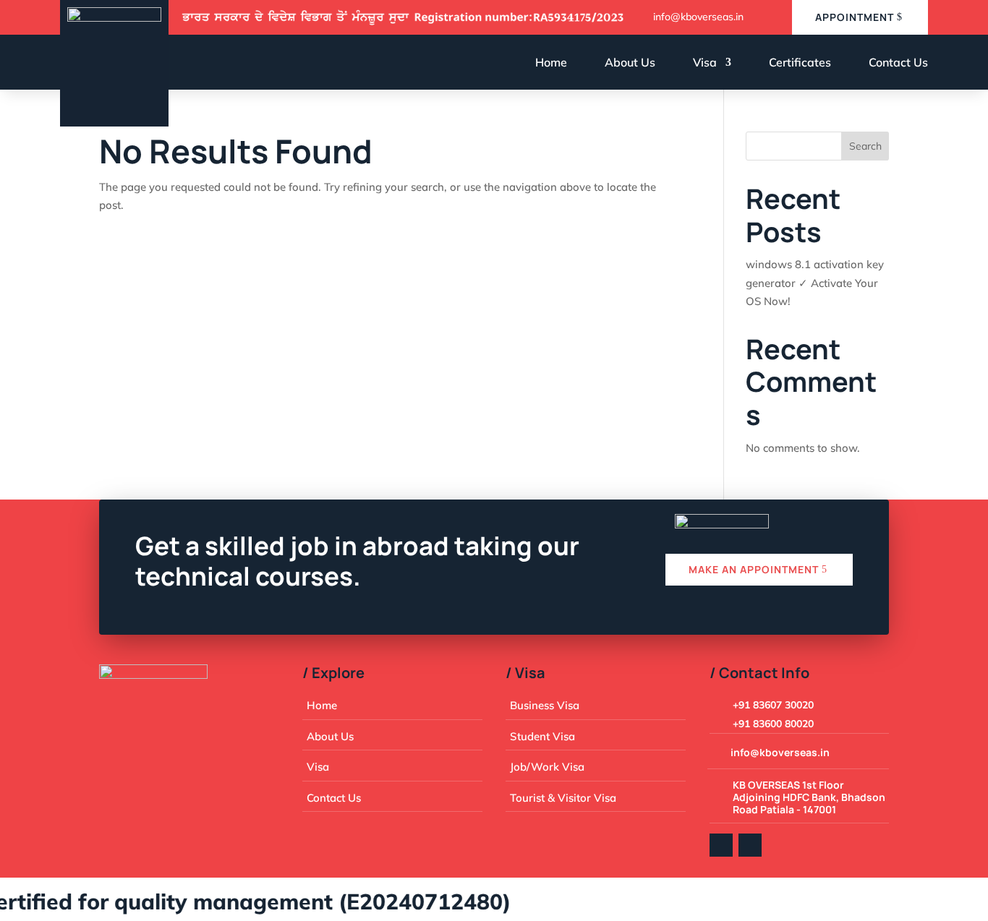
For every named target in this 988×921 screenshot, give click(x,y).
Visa (705, 62)
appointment (854, 17)
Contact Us (898, 62)
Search (865, 146)
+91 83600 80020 (773, 723)
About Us (630, 62)
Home (551, 62)
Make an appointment (754, 569)
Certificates (800, 62)
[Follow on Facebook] (721, 845)
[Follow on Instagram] (750, 845)
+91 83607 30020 (773, 704)
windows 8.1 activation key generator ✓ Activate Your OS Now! (815, 282)
